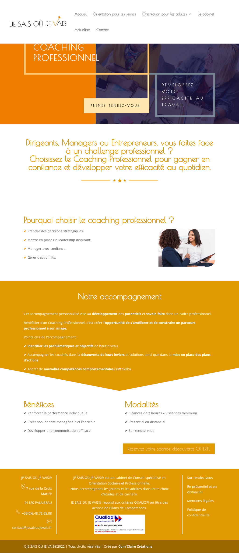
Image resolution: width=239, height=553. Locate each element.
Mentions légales (200, 500)
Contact (102, 30)
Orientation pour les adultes (164, 14)
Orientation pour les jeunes (114, 14)
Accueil (80, 14)
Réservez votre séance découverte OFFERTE (169, 448)
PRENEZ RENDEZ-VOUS (116, 105)
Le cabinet (206, 14)
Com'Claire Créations (135, 546)
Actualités (82, 30)
